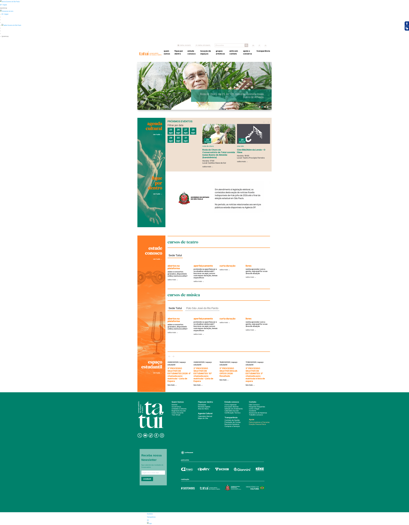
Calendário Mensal (205, 416)
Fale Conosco (254, 405)
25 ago (171, 131)
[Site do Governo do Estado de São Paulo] (10, 1)
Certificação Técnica (232, 413)
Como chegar (254, 409)
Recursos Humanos (232, 424)
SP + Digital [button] (4, 14)
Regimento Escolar (179, 411)
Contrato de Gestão (232, 420)
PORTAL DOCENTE (185, 45)
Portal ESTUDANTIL (204, 45)
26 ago (178, 131)
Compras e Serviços (232, 426)
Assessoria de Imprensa (258, 413)
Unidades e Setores (179, 409)
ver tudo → (157, 134)
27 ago (186, 131)
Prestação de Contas (233, 422)
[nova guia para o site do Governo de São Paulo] (6, 11)
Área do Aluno (203, 409)
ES (265, 45)
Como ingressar (231, 405)
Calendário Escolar (232, 411)
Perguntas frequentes (257, 407)
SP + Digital (3, 5)
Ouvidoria (252, 411)
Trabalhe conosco (256, 415)
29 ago (171, 139)
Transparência (151, 517)
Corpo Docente (177, 413)
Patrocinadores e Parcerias (259, 422)
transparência (263, 51)
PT (259, 45)
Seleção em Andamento (234, 409)
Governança (176, 407)
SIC (148, 520)
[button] (11, 25)
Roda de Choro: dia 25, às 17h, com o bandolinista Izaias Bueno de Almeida (232, 95)
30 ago (178, 139)
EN (253, 45)
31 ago (186, 139)
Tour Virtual (176, 415)
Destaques (202, 405)
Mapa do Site (203, 418)
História (174, 405)
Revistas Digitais (204, 407)
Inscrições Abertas (232, 407)
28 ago (193, 131)
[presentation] (264, 122)
